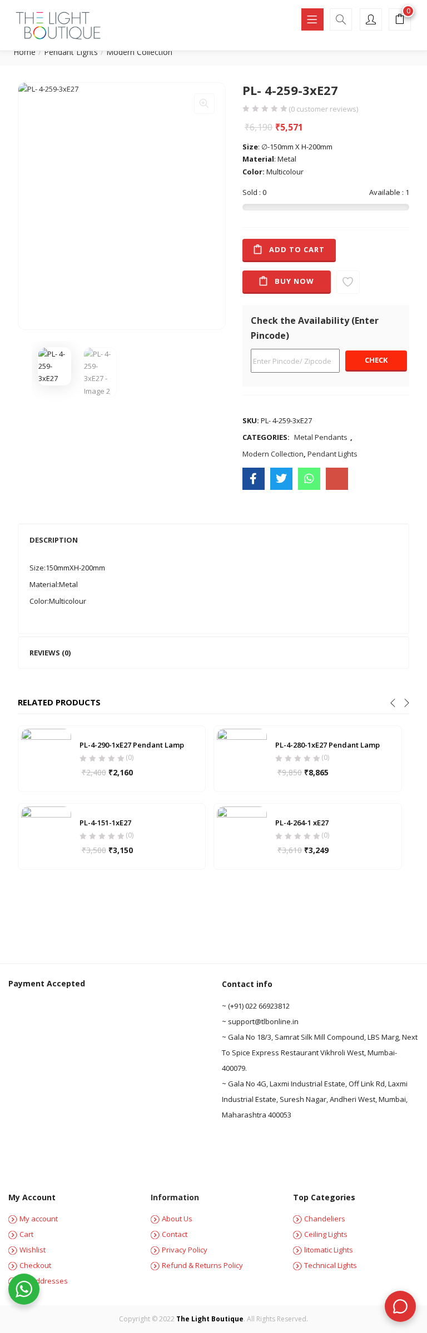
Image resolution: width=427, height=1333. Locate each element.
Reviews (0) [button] (50, 653)
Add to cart (297, 249)
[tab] (213, 540)
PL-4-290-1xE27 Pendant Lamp (132, 745)
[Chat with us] (400, 1306)
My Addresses (43, 1281)
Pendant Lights (71, 52)
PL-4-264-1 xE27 (302, 823)
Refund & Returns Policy (202, 1265)
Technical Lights (330, 1265)
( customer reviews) (323, 109)
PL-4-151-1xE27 (105, 823)
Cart (26, 1234)
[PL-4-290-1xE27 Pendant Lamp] (46, 758)
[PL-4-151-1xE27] (46, 836)
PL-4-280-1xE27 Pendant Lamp (327, 745)
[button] (400, 21)
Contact (174, 1234)
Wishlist (32, 1250)
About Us (177, 1219)
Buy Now (294, 281)
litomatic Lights (328, 1250)
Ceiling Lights (325, 1234)
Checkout (35, 1265)
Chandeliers (324, 1219)
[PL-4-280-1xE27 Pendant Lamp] (242, 758)
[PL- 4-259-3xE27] (253, 479)
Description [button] (53, 540)
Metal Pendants (320, 437)
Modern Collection (139, 52)
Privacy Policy (184, 1250)
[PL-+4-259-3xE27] (281, 479)
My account (38, 1219)
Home (24, 52)
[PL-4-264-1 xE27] (242, 836)
